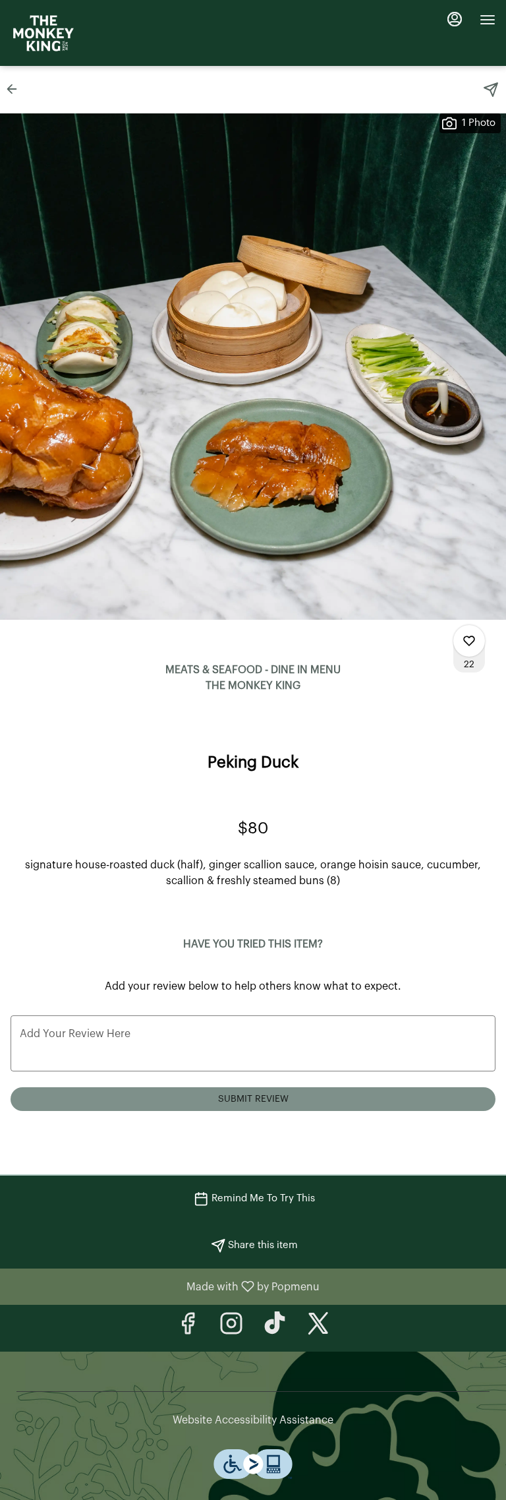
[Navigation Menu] (487, 20)
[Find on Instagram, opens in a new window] (231, 1328)
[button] (16, 89)
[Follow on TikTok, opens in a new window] (275, 1328)
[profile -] (455, 19)
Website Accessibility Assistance (253, 1420)
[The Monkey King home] (43, 33)
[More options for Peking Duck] (469, 641)
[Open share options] (491, 89)
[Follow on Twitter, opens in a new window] (318, 1328)
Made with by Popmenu (165, 1286)
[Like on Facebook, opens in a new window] (188, 1328)
